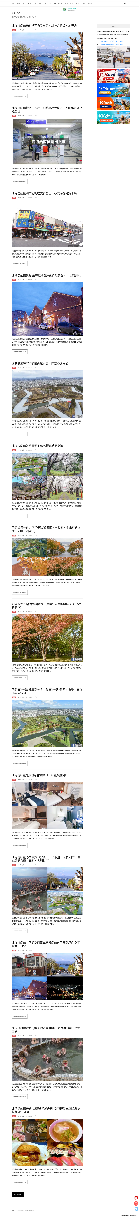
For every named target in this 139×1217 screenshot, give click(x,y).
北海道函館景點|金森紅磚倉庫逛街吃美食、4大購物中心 (47, 275)
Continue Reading (19, 96)
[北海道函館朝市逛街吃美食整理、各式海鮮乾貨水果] (47, 223)
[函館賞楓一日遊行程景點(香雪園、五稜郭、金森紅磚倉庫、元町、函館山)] (47, 556)
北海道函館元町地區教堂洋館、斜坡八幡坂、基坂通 (44, 25)
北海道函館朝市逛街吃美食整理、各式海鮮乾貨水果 (44, 193)
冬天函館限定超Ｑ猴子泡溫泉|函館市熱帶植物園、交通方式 (46, 1029)
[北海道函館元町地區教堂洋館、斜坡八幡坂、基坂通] (47, 55)
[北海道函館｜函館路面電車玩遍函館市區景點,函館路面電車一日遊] (47, 976)
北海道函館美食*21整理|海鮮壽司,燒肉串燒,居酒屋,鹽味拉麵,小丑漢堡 (46, 1110)
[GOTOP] (136, 1208)
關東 (29, 4)
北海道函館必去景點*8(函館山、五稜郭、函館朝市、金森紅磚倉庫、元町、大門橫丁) (46, 858)
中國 (45, 4)
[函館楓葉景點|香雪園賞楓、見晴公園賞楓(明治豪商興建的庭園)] (47, 637)
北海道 (18, 4)
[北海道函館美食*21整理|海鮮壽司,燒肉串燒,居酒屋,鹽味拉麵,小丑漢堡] (47, 1141)
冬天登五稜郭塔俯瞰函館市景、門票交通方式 (40, 363)
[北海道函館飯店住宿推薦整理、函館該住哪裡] (47, 805)
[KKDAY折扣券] (113, 117)
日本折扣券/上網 (69, 4)
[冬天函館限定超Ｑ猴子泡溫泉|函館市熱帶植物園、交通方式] (47, 1059)
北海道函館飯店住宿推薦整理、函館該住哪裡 (40, 775)
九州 (50, 4)
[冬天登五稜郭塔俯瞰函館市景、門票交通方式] (47, 393)
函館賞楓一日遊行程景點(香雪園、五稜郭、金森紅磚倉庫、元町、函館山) (46, 529)
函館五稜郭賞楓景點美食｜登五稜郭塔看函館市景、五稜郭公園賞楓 (47, 691)
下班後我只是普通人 (107, 41)
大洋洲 (83, 4)
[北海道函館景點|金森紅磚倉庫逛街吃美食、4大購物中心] (47, 308)
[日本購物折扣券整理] (113, 76)
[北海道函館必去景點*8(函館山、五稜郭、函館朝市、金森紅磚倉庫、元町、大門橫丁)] (47, 890)
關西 (40, 4)
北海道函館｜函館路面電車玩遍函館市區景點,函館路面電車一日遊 (46, 944)
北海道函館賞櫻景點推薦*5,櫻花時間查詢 (37, 446)
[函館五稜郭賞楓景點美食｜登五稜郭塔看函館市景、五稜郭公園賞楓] (47, 723)
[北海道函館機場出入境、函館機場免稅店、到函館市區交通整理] (47, 141)
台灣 (13, 4)
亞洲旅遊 (90, 4)
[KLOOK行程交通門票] (113, 103)
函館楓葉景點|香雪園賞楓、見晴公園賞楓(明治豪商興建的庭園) (46, 605)
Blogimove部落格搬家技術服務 (129, 1215)
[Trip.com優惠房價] (113, 90)
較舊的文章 (18, 1194)
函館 (14, 30)
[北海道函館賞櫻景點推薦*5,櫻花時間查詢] (47, 475)
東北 (24, 4)
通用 (77, 4)
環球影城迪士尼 (58, 4)
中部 (35, 4)
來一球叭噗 (21, 30)
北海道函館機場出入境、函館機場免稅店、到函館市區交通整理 (47, 109)
